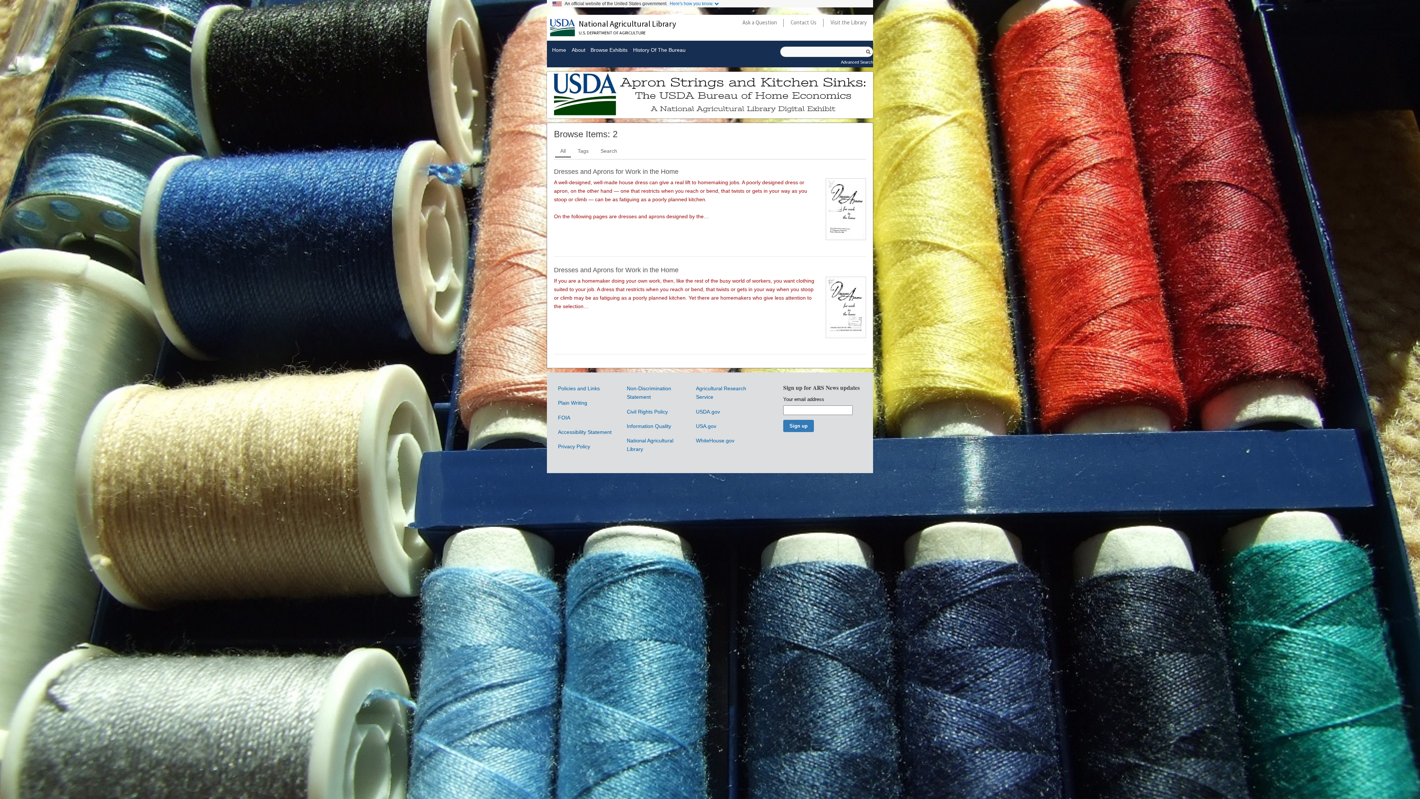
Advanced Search (857, 62)
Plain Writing (572, 403)
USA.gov (706, 426)
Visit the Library (849, 22)
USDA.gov (708, 412)
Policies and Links (579, 388)
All (563, 151)
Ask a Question (760, 22)
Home (559, 50)
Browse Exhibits (609, 50)
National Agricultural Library (627, 23)
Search (609, 151)
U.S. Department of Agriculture (612, 33)
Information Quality (649, 426)
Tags (583, 151)
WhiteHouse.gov (715, 441)
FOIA (564, 418)
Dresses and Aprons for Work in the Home (616, 171)
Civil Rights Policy (647, 412)
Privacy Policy (574, 446)
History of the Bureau (659, 50)
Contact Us (803, 22)
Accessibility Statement (585, 432)
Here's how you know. (691, 3)
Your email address (803, 399)
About (578, 50)
